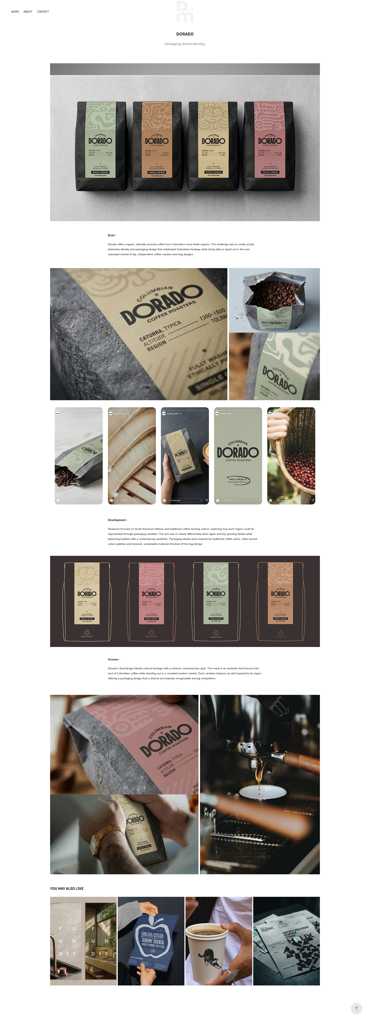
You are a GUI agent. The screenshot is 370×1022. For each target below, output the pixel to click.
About (28, 11)
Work (15, 11)
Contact (43, 11)
